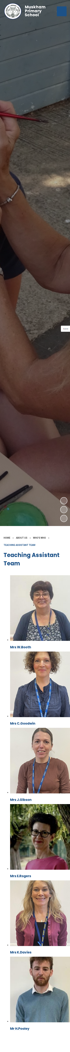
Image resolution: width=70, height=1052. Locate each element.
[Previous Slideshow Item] (63, 509)
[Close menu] (62, 11)
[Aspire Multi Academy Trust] (66, 328)
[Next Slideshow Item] (63, 500)
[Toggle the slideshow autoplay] (63, 518)
